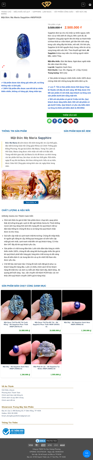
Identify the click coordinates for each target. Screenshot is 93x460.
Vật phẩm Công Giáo (63, 12)
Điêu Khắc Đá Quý (22, 12)
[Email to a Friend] (65, 121)
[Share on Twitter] (60, 121)
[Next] (42, 46)
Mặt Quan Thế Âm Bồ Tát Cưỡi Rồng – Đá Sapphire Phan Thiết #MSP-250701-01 (16, 324)
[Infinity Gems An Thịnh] (46, 4)
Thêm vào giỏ (70, 115)
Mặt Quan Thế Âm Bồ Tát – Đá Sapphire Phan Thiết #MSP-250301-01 (46, 324)
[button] (4, 4)
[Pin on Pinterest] (70, 121)
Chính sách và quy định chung (12, 397)
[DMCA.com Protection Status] (46, 441)
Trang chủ (6, 12)
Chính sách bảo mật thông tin (12, 395)
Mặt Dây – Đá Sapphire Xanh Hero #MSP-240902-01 (16, 368)
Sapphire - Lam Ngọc (42, 12)
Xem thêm (30, 202)
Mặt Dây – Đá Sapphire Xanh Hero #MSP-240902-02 (77, 323)
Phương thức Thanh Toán (11, 392)
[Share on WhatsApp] (49, 121)
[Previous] (4, 46)
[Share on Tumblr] (75, 121)
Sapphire (44, 138)
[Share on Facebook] (54, 121)
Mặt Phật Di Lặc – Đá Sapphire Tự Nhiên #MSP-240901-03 (46, 368)
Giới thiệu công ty (8, 390)
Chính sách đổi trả (8, 400)
